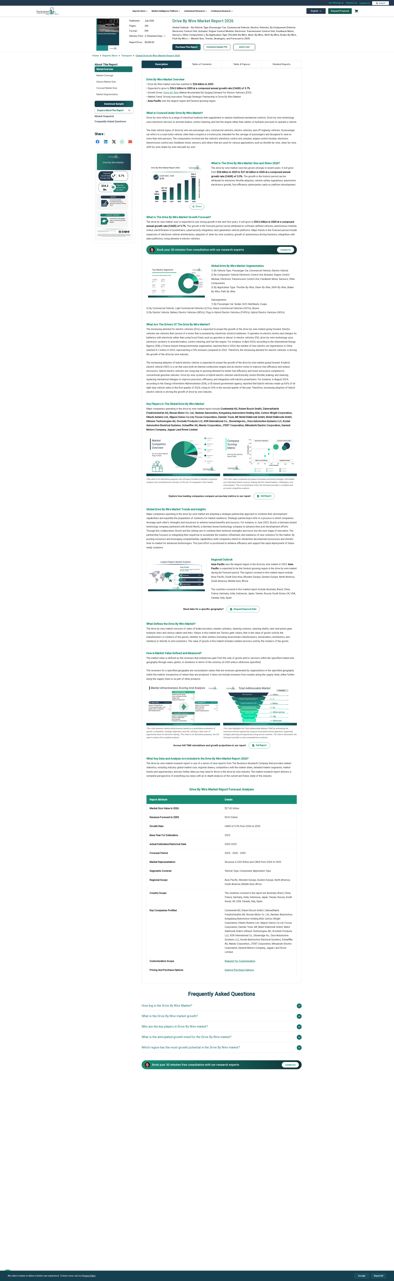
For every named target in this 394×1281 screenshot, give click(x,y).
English (314, 11)
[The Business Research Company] (47, 10)
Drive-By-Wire (171, 92)
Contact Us (365, 3)
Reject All (378, 1276)
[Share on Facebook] (98, 141)
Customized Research (194, 11)
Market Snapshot (104, 116)
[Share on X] (114, 141)
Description (161, 64)
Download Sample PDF (217, 47)
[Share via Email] (130, 141)
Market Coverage (104, 75)
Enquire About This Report (110, 110)
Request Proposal (340, 11)
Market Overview (104, 69)
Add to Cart (244, 47)
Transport (126, 55)
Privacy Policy (88, 1276)
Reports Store (139, 11)
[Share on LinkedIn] (106, 141)
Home (95, 55)
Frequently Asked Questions (110, 121)
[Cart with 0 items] (356, 11)
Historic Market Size (106, 82)
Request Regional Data (245, 609)
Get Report (266, 496)
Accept (361, 1276)
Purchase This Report (186, 47)
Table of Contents (201, 64)
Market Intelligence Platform (165, 11)
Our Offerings (335, 3)
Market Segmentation (107, 94)
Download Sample (114, 103)
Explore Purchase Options (239, 970)
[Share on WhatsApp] (122, 141)
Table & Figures (241, 64)
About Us (350, 3)
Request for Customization (240, 961)
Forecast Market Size (106, 88)
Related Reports (281, 64)
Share (199, 206)
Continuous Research (221, 11)
